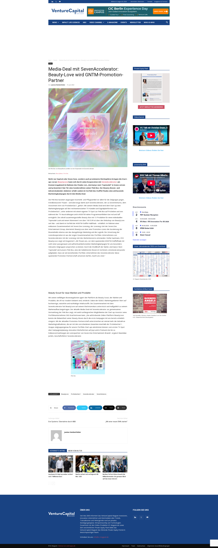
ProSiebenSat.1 (76, 394)
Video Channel (95, 22)
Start (49, 60)
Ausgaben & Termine (160, 1)
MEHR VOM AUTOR (75, 451)
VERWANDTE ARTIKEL (58, 451)
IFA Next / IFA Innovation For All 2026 (154, 221)
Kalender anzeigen (139, 240)
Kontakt (150, 1)
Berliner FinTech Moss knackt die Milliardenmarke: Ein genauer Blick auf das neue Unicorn (114, 476)
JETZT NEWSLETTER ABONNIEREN (151, 107)
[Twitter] (56, 1)
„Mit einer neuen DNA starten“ (116, 422)
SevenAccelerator (109, 182)
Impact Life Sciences (71, 22)
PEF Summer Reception (149, 215)
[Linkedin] (52, 1)
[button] (167, 23)
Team (133, 546)
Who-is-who (149, 22)
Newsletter (135, 22)
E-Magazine (112, 22)
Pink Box (65, 173)
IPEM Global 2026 (147, 228)
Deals (55, 60)
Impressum (125, 546)
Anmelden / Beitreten (137, 1)
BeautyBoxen (59, 173)
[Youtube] (60, 1)
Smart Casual (145, 235)
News (54, 22)
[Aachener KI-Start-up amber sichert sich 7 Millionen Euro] (60, 463)
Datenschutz (141, 546)
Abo (84, 22)
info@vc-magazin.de (101, 537)
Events (124, 22)
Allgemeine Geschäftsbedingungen (158, 546)
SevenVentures (101, 394)
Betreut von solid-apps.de (66, 546)
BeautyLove (63, 182)
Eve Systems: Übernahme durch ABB (62, 422)
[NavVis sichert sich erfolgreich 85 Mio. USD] (88, 463)
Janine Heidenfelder (58, 85)
